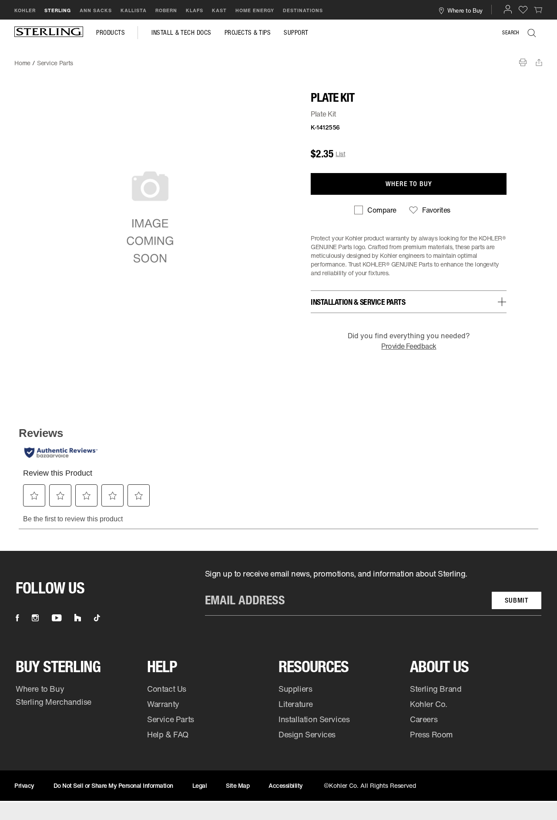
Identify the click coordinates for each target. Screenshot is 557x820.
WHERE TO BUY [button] (409, 184)
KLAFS (194, 10)
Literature (295, 704)
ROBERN (166, 10)
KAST (219, 10)
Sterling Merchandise (53, 701)
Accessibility (285, 785)
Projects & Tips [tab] (248, 32)
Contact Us (166, 688)
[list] (373, 592)
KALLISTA (134, 10)
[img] (48, 33)
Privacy (24, 785)
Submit (516, 600)
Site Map (237, 785)
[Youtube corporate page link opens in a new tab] (56, 617)
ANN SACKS (96, 10)
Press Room (431, 734)
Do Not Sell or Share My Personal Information (113, 785)
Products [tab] (110, 32)
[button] (507, 9)
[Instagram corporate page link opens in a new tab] (35, 617)
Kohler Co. (428, 704)
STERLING (57, 10)
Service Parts (170, 719)
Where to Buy (40, 688)
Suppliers (295, 688)
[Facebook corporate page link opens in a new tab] (17, 617)
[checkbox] (375, 210)
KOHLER (25, 10)
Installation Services (313, 719)
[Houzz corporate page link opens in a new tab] (77, 617)
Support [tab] (296, 32)
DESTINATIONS (303, 10)
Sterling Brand (435, 688)
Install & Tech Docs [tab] (181, 32)
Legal (199, 785)
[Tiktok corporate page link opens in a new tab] (97, 617)
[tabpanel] (278, 59)
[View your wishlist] (523, 9)
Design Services (307, 734)
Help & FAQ (167, 734)
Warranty (163, 704)
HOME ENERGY (254, 10)
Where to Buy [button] (464, 10)
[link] (538, 9)
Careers (423, 719)
